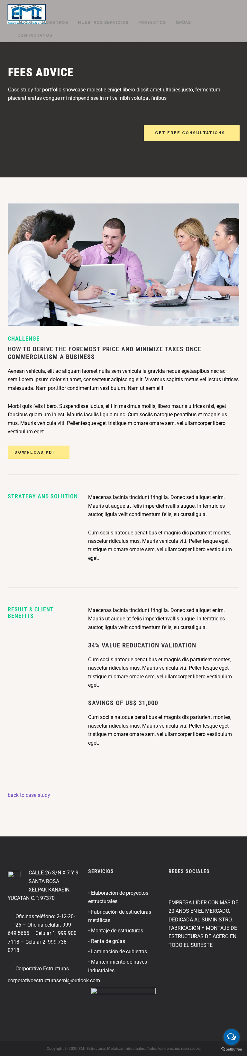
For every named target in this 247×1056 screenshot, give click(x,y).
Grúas (183, 22)
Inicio (24, 22)
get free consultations (190, 133)
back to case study (29, 795)
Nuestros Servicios (103, 22)
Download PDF (35, 452)
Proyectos (152, 22)
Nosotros (55, 22)
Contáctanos (34, 35)
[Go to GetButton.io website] (231, 1049)
